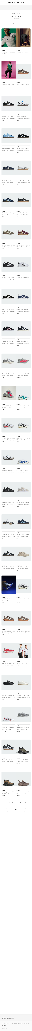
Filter (16, 7)
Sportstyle (5, 23)
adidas (18, 13)
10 (20, 802)
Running (22, 23)
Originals (14, 23)
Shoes (13, 13)
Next (16, 809)
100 (25, 802)
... (22, 802)
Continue (4, 1028)
